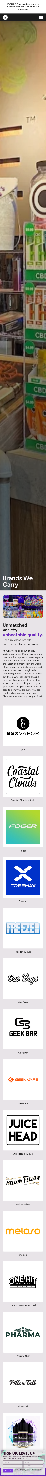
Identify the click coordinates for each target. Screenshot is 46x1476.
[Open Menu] (41, 17)
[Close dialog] (42, 1452)
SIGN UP (8, 1470)
